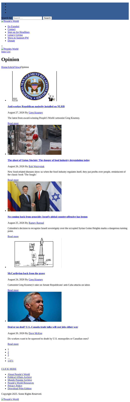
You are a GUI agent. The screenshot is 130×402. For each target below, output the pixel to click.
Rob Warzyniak (36, 166)
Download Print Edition (20, 388)
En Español (13, 26)
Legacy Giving (15, 35)
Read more (13, 123)
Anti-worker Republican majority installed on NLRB (36, 106)
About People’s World (19, 374)
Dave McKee (35, 333)
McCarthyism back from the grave (26, 273)
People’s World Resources (21, 382)
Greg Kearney (36, 112)
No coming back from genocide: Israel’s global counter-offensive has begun (48, 216)
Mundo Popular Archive (20, 380)
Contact (11, 29)
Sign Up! (5, 51)
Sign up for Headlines (18, 32)
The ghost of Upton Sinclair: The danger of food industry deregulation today (49, 160)
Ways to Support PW (18, 37)
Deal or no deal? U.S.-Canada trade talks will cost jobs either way (43, 327)
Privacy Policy (15, 385)
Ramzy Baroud (36, 223)
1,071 (10, 360)
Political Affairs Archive (20, 377)
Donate (11, 40)
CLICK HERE (8, 369)
